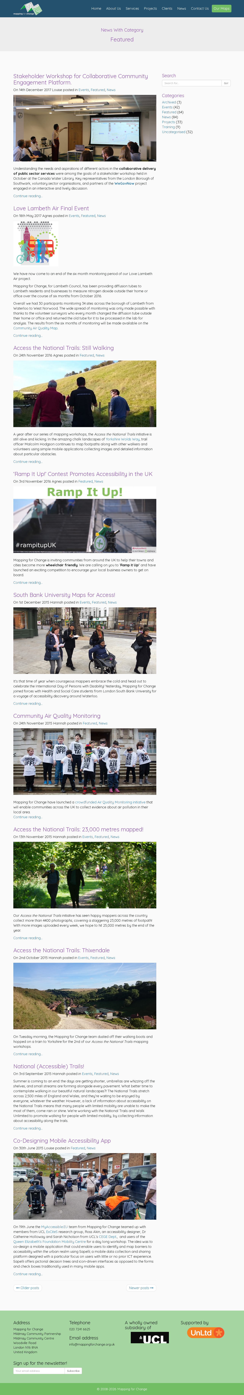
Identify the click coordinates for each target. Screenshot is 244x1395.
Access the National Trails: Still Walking (63, 347)
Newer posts (139, 1288)
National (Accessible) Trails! (48, 1066)
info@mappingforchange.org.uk (92, 1344)
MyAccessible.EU (54, 1227)
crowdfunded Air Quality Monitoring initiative (110, 802)
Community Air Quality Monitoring (56, 715)
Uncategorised (173, 132)
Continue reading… (28, 196)
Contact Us (200, 8)
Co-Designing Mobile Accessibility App (62, 1140)
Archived (169, 102)
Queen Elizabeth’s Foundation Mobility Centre (49, 1241)
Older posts (29, 1288)
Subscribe (73, 1371)
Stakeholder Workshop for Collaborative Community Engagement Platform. (80, 79)
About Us (113, 8)
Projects (150, 8)
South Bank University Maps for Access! (64, 594)
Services (132, 8)
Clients (167, 8)
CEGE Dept (107, 1237)
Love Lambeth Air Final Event (51, 208)
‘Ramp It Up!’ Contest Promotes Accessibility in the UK (82, 473)
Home (96, 8)
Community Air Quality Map (35, 328)
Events (167, 107)
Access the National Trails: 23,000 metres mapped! (78, 829)
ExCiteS (52, 1232)
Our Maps (222, 8)
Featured (169, 112)
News (181, 8)
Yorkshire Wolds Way (123, 439)
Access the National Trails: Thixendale (61, 950)
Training (168, 127)
